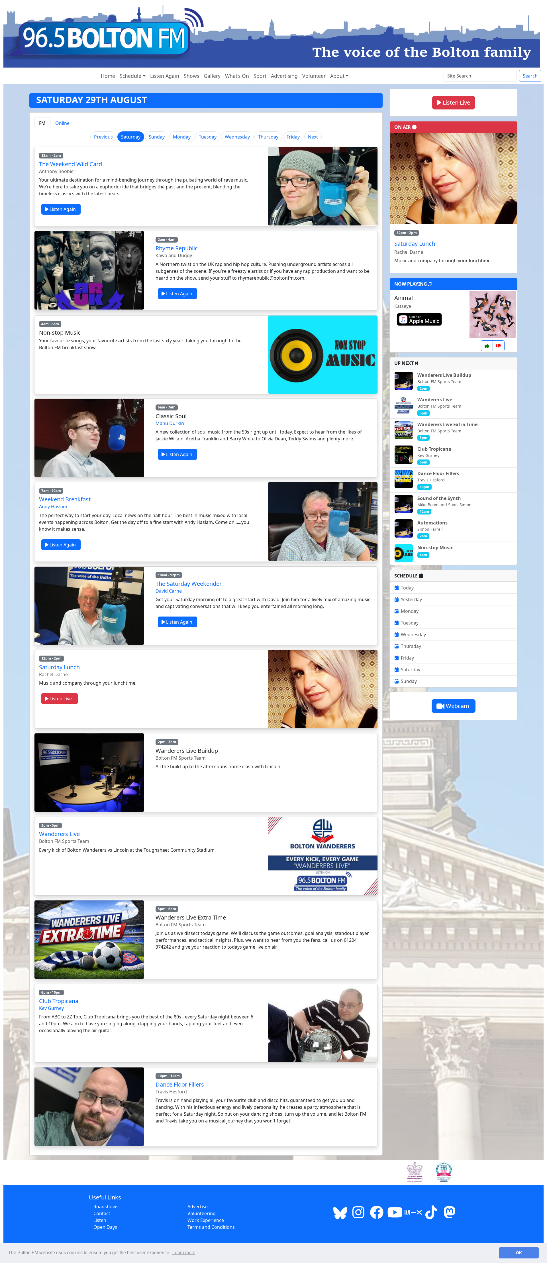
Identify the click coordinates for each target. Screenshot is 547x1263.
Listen (99, 1220)
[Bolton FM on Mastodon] (449, 1216)
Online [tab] (62, 123)
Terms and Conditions (211, 1227)
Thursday (268, 137)
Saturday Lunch (59, 667)
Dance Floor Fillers (180, 1084)
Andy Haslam (53, 506)
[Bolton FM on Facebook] (376, 1216)
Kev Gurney (51, 1008)
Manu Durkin (170, 423)
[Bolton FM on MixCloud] (413, 1216)
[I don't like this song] (499, 345)
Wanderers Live (59, 834)
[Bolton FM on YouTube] (394, 1216)
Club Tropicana (58, 1001)
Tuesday (208, 137)
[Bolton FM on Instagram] (358, 1216)
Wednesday (237, 137)
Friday (293, 137)
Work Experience (205, 1220)
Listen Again (164, 75)
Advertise (197, 1206)
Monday (182, 137)
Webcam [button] (457, 706)
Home (108, 75)
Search (530, 76)
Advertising (284, 75)
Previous (103, 137)
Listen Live (61, 698)
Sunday (157, 137)
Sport (260, 75)
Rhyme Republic (177, 248)
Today (407, 588)
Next (313, 137)
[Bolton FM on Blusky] (340, 1216)
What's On (237, 75)
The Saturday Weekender (189, 583)
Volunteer (314, 75)
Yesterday (411, 599)
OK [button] (519, 1252)
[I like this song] (487, 345)
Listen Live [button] (455, 102)
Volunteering (201, 1213)
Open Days (105, 1227)
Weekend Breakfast (65, 499)
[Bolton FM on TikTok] (431, 1216)
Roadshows (106, 1206)
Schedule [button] (130, 75)
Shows (191, 75)
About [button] (337, 75)
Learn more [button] (183, 1252)
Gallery (212, 75)
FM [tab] (42, 123)
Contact (101, 1213)
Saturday (410, 669)
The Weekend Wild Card (70, 164)
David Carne (169, 591)
